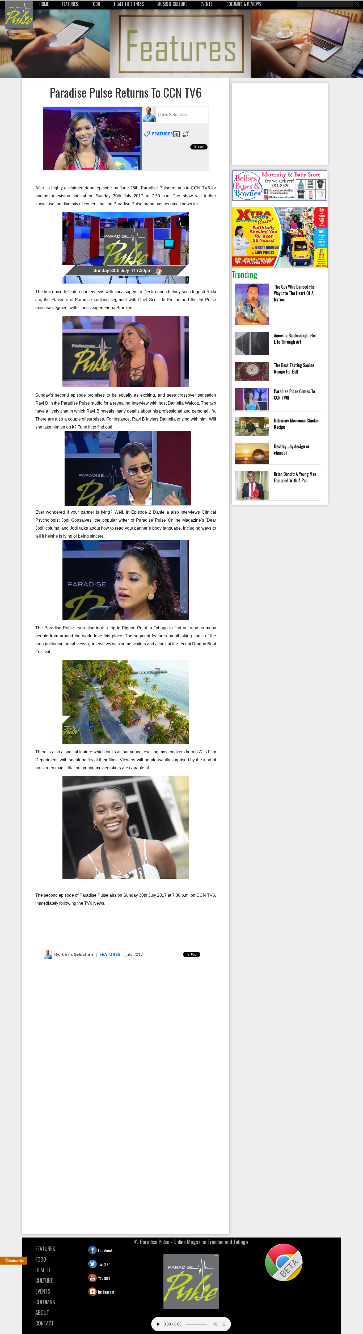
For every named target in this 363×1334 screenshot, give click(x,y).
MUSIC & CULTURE (172, 4)
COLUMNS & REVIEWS (243, 4)
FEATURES (70, 4)
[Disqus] (125, 1030)
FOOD (95, 4)
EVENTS (207, 4)
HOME (44, 4)
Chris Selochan (77, 954)
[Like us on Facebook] (88, 1250)
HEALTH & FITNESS (129, 4)
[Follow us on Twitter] (88, 1264)
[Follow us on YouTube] (88, 1277)
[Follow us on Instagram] (88, 1291)
